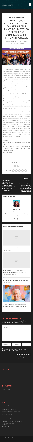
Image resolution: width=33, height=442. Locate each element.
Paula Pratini (14, 41)
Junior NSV (28, 438)
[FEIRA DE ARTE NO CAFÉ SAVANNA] (16, 238)
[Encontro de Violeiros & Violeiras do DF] (16, 277)
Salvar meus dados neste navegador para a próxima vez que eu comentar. (15, 349)
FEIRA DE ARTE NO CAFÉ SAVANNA (13, 248)
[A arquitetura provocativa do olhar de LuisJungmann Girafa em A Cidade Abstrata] (16, 293)
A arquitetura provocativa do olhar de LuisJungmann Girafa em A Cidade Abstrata (15, 306)
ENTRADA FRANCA (13, 43)
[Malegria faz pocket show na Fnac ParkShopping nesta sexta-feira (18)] (16, 260)
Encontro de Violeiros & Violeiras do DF (15, 280)
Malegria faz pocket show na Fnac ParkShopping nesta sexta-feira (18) (14, 271)
